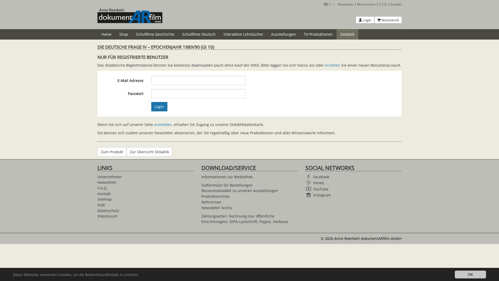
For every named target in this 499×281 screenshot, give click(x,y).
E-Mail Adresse (130, 80)
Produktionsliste (215, 196)
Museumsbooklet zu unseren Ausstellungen (239, 190)
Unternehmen (109, 176)
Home (106, 34)
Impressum (107, 216)
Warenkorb (390, 20)
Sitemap (104, 199)
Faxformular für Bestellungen (227, 185)
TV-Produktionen (318, 34)
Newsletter (346, 4)
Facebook (321, 176)
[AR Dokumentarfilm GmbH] (129, 18)
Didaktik (347, 34)
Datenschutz (108, 210)
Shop (123, 34)
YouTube (321, 189)
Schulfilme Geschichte (155, 34)
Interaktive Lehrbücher (243, 34)
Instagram (322, 195)
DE (326, 4)
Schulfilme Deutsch (199, 34)
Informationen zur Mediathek (227, 176)
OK (470, 274)
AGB (101, 204)
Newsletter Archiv (216, 207)
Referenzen (211, 202)
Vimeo (318, 182)
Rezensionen (366, 4)
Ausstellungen (283, 34)
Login (366, 20)
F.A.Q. (383, 4)
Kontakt (396, 4)
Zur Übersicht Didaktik (149, 151)
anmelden (163, 124)
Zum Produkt (112, 151)
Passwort (135, 93)
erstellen (332, 65)
